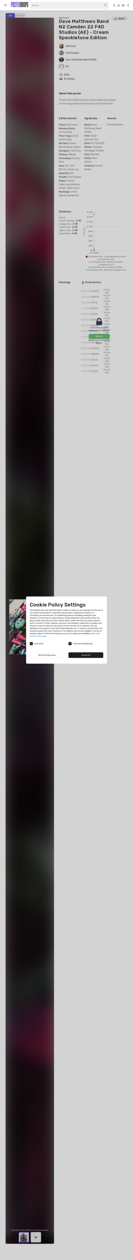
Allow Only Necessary (47, 655)
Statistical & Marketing (82, 644)
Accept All (86, 655)
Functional (38, 644)
